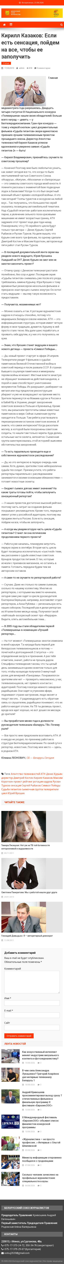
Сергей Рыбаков (31, 785)
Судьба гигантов (11, 789)
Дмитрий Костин (23, 777)
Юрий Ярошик (16, 793)
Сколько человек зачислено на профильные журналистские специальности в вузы (40, 1178)
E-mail (8, 1010)
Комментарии (43, 68)
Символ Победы (50, 785)
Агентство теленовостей (25, 774)
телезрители (50, 789)
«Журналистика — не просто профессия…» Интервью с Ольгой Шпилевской (41, 1142)
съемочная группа (32, 789)
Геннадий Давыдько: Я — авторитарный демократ (27, 936)
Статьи (6, 63)
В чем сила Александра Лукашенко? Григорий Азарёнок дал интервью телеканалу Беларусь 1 (40, 1075)
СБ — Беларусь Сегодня (40, 757)
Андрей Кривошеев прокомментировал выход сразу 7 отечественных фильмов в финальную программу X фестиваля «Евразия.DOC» (42, 1099)
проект (18, 781)
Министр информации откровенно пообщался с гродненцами (42, 1159)
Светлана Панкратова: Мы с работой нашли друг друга (29, 892)
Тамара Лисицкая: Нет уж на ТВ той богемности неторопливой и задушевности (25, 847)
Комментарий (12, 968)
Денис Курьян (54, 774)
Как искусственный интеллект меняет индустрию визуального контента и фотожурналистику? (40, 1055)
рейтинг (27, 781)
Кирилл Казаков (43, 777)
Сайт (7, 1022)
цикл (4, 793)
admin (21, 68)
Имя (7, 998)
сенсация (16, 785)
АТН (43, 774)
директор (7, 777)
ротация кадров (42, 781)
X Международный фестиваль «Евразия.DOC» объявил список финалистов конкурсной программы (40, 1122)
